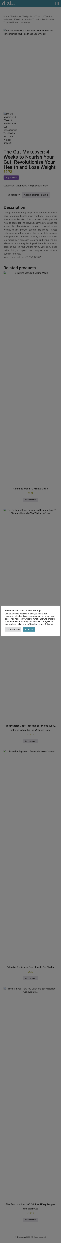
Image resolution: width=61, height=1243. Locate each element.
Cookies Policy (15, 624)
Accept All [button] (29, 629)
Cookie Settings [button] (13, 629)
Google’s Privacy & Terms (41, 624)
